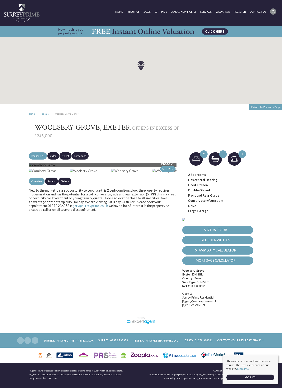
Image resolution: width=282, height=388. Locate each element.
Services (206, 11)
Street (65, 155)
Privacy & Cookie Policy (218, 374)
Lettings (161, 11)
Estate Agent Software (200, 378)
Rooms (51, 181)
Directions (80, 155)
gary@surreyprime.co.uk (90, 206)
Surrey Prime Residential (198, 297)
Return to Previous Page (265, 107)
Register (240, 11)
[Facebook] (20, 340)
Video (53, 155)
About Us (133, 11)
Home (119, 11)
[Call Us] (97, 340)
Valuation (223, 11)
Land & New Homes (183, 11)
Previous (23, 166)
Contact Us (258, 11)
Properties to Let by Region (192, 374)
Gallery (65, 181)
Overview (36, 181)
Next (184, 166)
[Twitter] (27, 340)
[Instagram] (35, 340)
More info (243, 368)
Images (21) (38, 155)
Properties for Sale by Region (163, 374)
